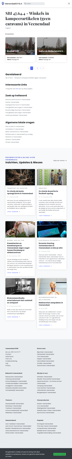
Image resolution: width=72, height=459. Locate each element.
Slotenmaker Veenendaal (14, 433)
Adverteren (9, 357)
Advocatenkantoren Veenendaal (16, 431)
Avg (6, 363)
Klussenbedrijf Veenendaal (14, 404)
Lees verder (12, 211)
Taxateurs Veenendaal (13, 408)
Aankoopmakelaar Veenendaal (16, 115)
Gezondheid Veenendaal (45, 361)
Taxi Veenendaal (42, 357)
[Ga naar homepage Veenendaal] (11, 3)
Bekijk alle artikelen (59, 160)
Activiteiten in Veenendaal (14, 129)
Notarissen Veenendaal (13, 406)
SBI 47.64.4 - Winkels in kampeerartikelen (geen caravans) (25, 78)
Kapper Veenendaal (44, 359)
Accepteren (59, 454)
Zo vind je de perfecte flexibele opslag (48, 192)
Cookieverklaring (11, 361)
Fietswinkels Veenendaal (45, 354)
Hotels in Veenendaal (12, 140)
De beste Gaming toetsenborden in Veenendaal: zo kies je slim (51, 245)
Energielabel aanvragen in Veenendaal (18, 107)
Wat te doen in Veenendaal (14, 126)
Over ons (8, 359)
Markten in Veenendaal (13, 137)
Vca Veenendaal (42, 406)
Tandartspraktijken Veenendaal (16, 383)
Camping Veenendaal (44, 386)
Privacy (8, 366)
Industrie (43, 188)
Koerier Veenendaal (12, 102)
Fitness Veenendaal (12, 142)
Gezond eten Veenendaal (46, 366)
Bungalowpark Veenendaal (46, 393)
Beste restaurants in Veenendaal (16, 132)
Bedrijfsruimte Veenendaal (46, 431)
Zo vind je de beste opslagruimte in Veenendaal (20, 192)
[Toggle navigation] (69, 3)
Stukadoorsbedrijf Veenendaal (15, 388)
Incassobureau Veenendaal (46, 428)
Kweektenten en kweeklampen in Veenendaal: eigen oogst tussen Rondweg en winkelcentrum (18, 248)
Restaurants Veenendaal (14, 377)
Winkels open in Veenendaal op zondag (18, 134)
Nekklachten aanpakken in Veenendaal (51, 303)
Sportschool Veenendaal (45, 413)
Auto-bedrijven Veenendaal (15, 424)
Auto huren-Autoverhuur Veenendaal (18, 426)
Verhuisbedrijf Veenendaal (14, 390)
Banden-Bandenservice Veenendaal (17, 428)
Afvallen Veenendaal (44, 363)
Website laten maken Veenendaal (49, 410)
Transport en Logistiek (17, 188)
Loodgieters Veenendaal (13, 386)
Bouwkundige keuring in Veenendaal (17, 110)
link (17, 89)
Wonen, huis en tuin (15, 240)
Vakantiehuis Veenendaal (46, 390)
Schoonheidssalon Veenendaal (16, 381)
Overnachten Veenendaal (46, 388)
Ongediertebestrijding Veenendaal (49, 433)
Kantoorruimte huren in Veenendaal (17, 100)
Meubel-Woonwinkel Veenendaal (48, 379)
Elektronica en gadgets (49, 240)
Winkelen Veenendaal (44, 377)
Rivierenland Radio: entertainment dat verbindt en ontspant (19, 300)
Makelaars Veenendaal (13, 413)
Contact (8, 354)
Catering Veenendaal (12, 379)
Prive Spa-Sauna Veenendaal (47, 426)
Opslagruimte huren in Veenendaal (17, 105)
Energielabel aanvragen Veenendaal (18, 113)
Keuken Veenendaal (44, 404)
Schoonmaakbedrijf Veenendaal (16, 410)
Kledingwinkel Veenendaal (46, 408)
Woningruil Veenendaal (45, 424)
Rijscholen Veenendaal (45, 352)
